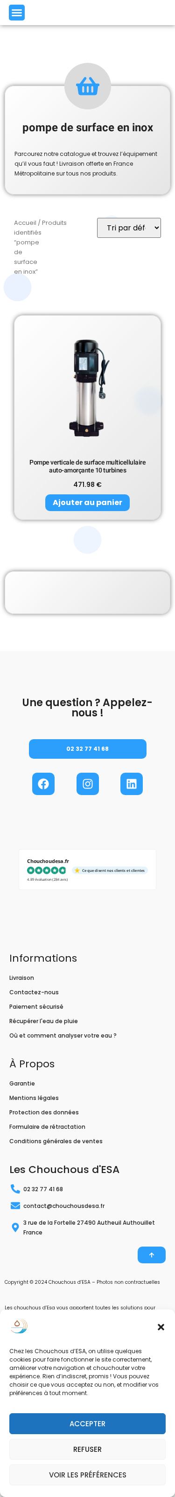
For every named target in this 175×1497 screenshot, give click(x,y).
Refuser (87, 1449)
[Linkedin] (131, 784)
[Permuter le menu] (17, 12)
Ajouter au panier (87, 502)
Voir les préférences (87, 1475)
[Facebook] (43, 784)
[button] (161, 1327)
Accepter (87, 1424)
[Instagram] (88, 784)
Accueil (25, 222)
